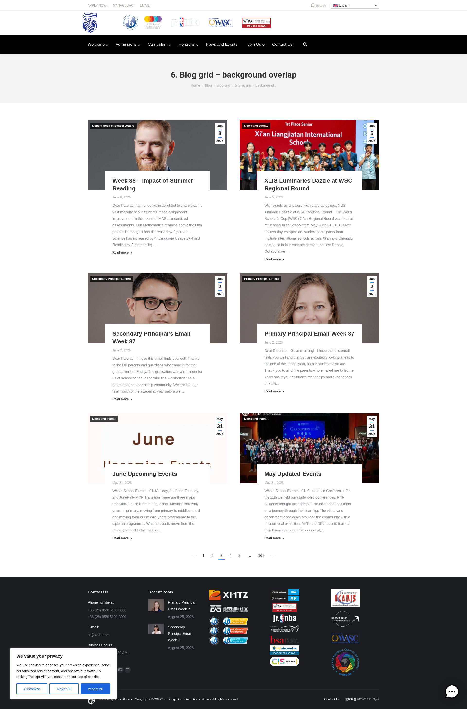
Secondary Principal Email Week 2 (179, 633)
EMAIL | (145, 5)
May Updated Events (292, 473)
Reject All (64, 689)
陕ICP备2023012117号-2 (362, 699)
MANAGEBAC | (124, 5)
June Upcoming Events (144, 473)
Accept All (95, 689)
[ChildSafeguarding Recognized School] (284, 653)
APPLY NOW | (98, 5)
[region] (63, 673)
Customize (32, 689)
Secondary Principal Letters (111, 279)
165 (261, 556)
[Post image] (156, 605)
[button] (452, 693)
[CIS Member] (284, 665)
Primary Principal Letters (261, 279)
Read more (120, 252)
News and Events (256, 125)
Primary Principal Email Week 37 (309, 333)
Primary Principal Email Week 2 (181, 605)
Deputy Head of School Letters (113, 125)
